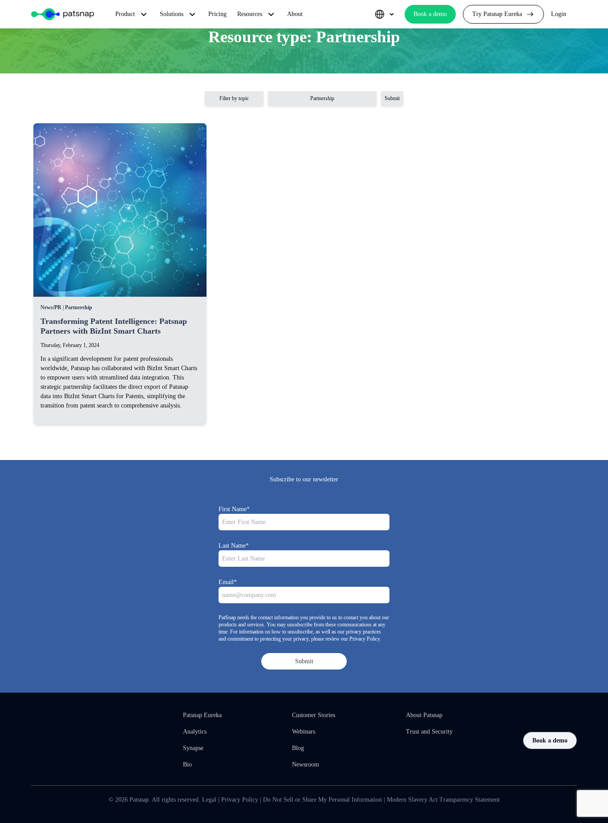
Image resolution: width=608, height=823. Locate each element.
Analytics (195, 731)
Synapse (193, 748)
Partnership (78, 307)
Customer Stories (313, 715)
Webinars (303, 731)
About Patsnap (424, 715)
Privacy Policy (239, 799)
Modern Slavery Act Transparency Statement (443, 799)
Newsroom (305, 764)
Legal (209, 799)
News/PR (51, 307)
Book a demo (549, 740)
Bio (187, 764)
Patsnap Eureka (202, 715)
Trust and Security (429, 731)
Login (558, 14)
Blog (298, 748)
